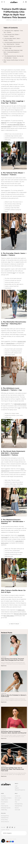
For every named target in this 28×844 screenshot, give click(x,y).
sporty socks (4, 543)
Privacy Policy (4, 819)
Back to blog (15, 623)
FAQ (16, 801)
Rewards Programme (20, 789)
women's (10, 124)
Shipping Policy (18, 805)
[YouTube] (12, 827)
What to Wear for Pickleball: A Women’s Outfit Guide (13, 695)
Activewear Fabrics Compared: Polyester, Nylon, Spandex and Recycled (13, 732)
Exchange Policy (19, 803)
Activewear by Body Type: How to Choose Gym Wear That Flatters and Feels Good (12, 769)
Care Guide (17, 809)
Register (17, 787)
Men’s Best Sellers (9, 615)
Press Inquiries (4, 805)
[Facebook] (10, 827)
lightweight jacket (18, 124)
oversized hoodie (6, 126)
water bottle (18, 541)
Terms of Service (5, 821)
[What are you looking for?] (4, 2)
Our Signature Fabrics (6, 797)
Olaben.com (21, 610)
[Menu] (2, 2)
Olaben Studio (4, 799)
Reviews (17, 807)
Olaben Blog (4, 809)
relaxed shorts (10, 343)
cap (19, 407)
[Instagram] (7, 827)
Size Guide (17, 799)
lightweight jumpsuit (20, 404)
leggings (3, 122)
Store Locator (18, 797)
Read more (3, 665)
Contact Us (17, 795)
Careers (3, 803)
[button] (26, 2)
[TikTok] (14, 827)
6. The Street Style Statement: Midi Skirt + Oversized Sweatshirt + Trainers (13, 52)
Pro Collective (4, 801)
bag (14, 272)
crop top (19, 122)
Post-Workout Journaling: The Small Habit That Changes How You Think (12, 659)
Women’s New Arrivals (20, 613)
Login (16, 785)
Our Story (3, 795)
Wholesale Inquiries (5, 807)
